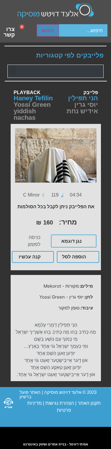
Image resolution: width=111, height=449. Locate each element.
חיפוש (48, 30)
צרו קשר (9, 32)
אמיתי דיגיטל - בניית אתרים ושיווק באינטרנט (55, 444)
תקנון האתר (89, 403)
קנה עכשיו (30, 257)
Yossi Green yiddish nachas (32, 111)
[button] (12, 70)
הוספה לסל (74, 257)
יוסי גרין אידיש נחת (82, 108)
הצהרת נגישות (59, 403)
